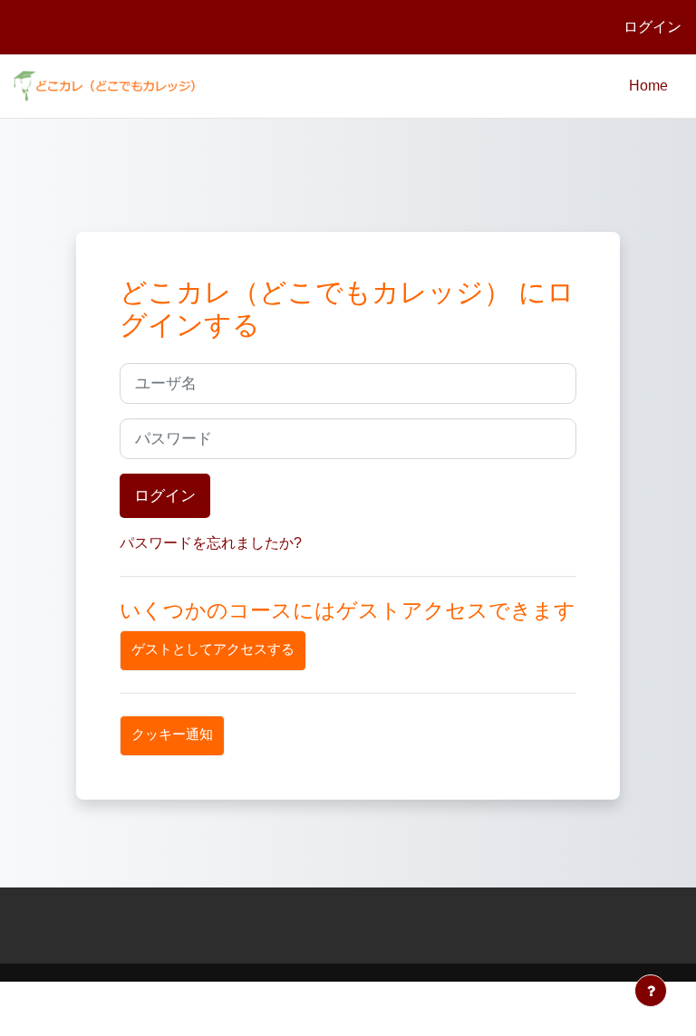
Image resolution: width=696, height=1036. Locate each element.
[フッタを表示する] (650, 990)
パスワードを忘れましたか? (211, 543)
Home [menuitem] (648, 85)
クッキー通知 (172, 734)
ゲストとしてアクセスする (213, 649)
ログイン (653, 26)
